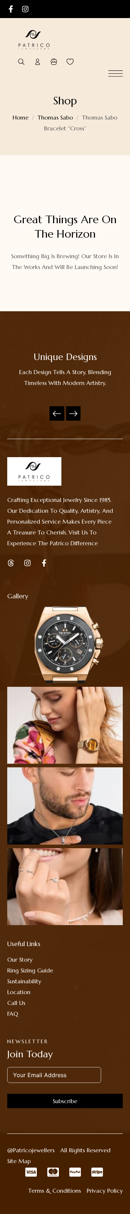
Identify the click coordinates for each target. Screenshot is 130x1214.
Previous (56, 413)
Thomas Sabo (55, 117)
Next (73, 413)
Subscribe (65, 1101)
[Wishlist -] (70, 62)
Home (21, 117)
